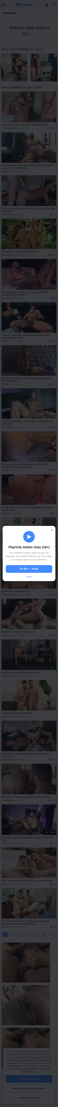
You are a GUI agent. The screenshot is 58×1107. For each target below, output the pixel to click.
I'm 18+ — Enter (29, 569)
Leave (29, 576)
